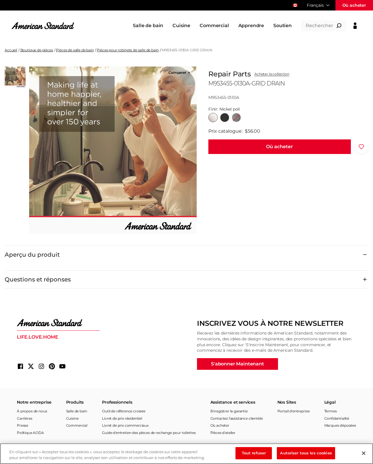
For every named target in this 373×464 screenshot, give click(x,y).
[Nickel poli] (213, 117)
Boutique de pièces (36, 50)
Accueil (11, 50)
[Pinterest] (51, 366)
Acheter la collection (271, 74)
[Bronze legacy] (236, 117)
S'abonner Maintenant (237, 364)
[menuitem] (148, 25)
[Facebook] (20, 366)
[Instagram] (41, 366)
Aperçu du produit (32, 254)
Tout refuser (254, 453)
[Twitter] (30, 366)
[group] (112, 150)
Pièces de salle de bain (75, 50)
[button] (179, 72)
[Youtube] (62, 366)
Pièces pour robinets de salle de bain (128, 50)
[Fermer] (363, 453)
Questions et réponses (38, 279)
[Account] (355, 25)
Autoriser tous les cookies (306, 453)
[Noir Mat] (224, 117)
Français (315, 5)
